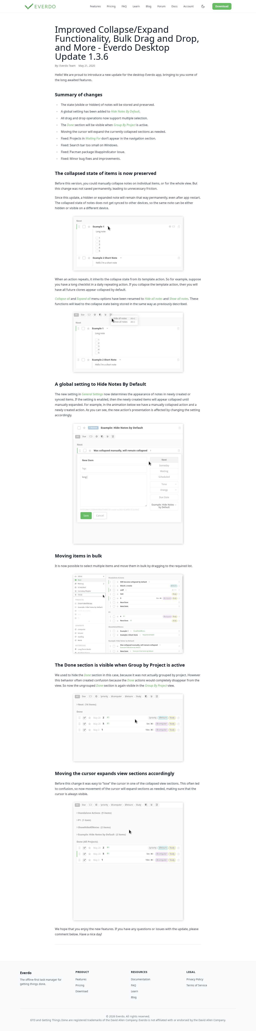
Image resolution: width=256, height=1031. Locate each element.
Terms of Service (196, 985)
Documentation (140, 979)
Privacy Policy (194, 979)
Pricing (111, 6)
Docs (174, 6)
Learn (136, 6)
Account (188, 6)
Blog (148, 6)
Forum (161, 6)
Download (221, 6)
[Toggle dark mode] (203, 6)
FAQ (124, 6)
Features (95, 6)
